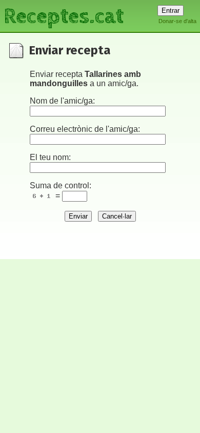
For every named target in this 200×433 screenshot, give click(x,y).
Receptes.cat (64, 15)
